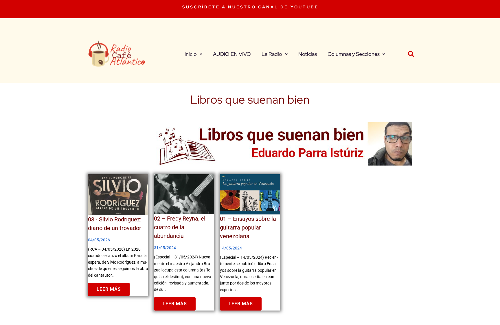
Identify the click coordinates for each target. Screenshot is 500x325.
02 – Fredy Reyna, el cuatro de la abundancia (179, 227)
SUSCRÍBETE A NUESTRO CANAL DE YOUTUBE (250, 7)
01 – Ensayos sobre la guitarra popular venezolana (248, 227)
